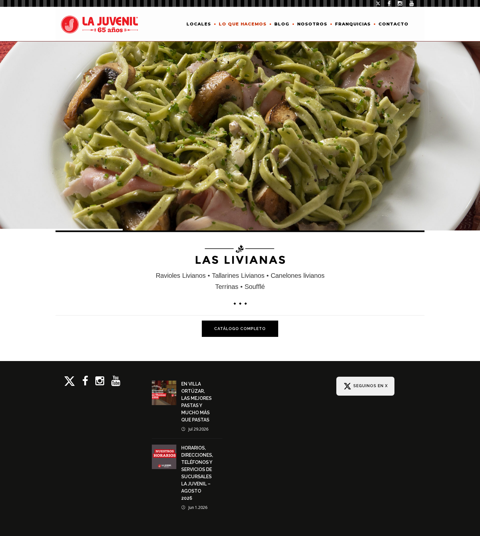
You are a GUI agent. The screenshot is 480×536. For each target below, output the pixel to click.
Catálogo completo (240, 328)
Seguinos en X (370, 386)
